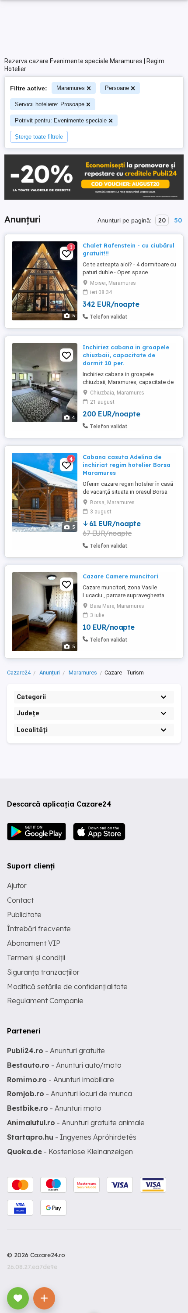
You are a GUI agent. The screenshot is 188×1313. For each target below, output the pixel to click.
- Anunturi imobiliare (60, 1079)
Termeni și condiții (36, 957)
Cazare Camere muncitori (120, 576)
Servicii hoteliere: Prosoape (49, 104)
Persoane (117, 88)
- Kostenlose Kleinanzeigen (70, 1151)
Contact (20, 900)
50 (178, 220)
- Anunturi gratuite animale (76, 1122)
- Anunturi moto (54, 1108)
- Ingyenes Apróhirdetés (71, 1137)
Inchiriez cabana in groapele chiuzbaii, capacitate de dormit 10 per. (126, 355)
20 (162, 220)
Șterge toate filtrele (39, 136)
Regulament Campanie (45, 1000)
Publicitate (24, 914)
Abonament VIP (33, 943)
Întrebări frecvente (39, 928)
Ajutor (17, 885)
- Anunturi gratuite (56, 1050)
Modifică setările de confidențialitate (67, 986)
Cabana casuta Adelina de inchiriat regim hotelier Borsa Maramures (127, 464)
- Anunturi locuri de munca (69, 1093)
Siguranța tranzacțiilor (43, 972)
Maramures (70, 88)
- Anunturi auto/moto (64, 1065)
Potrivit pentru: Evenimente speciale (61, 120)
